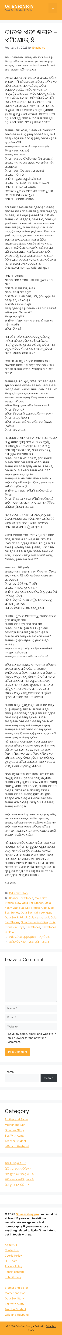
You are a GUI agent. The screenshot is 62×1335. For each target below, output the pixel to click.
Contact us (12, 1250)
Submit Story (13, 1277)
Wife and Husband (17, 1146)
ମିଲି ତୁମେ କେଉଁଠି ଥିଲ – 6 (19, 1179)
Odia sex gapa (43, 912)
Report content (14, 1271)
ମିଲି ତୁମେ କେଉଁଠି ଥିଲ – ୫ (19, 1174)
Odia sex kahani (38, 917)
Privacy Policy (13, 1266)
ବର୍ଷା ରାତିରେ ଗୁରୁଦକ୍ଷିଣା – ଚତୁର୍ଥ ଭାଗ (29, 936)
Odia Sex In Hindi (16, 917)
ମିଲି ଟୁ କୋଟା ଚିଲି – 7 (17, 1184)
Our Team (11, 1261)
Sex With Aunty (14, 1135)
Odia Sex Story (19, 6)
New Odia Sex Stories (29, 902)
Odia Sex (26, 912)
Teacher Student (15, 1141)
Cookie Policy (13, 1255)
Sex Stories (33, 927)
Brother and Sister (16, 1119)
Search (9, 1072)
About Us (11, 1244)
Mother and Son (15, 1124)
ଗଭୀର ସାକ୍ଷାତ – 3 (15, 1163)
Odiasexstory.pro (27, 1214)
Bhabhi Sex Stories (21, 898)
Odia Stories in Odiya (34, 922)
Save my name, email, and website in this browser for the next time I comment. (32, 1038)
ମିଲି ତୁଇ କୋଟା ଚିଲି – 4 (18, 1168)
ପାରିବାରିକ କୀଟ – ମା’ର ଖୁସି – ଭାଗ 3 (29, 941)
